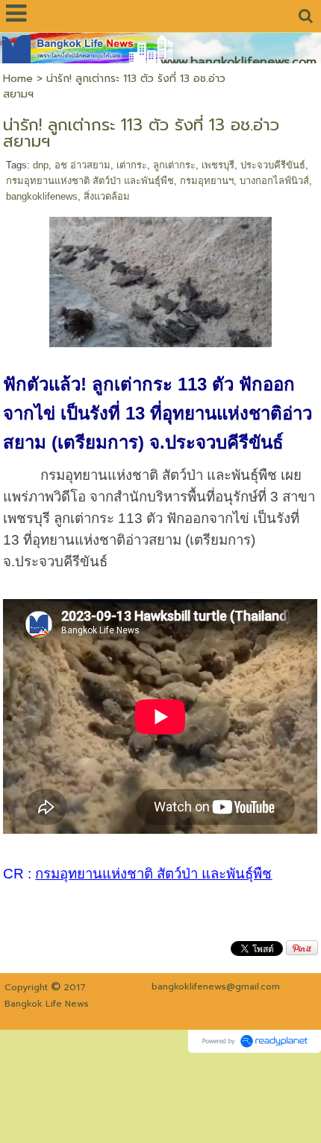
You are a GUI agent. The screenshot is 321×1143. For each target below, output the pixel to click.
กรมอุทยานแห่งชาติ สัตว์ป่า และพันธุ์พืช (90, 180)
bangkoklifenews (42, 196)
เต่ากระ (131, 165)
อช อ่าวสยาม (82, 165)
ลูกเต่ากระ (174, 165)
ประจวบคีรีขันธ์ (272, 165)
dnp (41, 165)
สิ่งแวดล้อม (107, 196)
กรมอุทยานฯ (207, 180)
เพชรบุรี (218, 165)
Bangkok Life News (46, 1003)
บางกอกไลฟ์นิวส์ (274, 180)
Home (18, 78)
